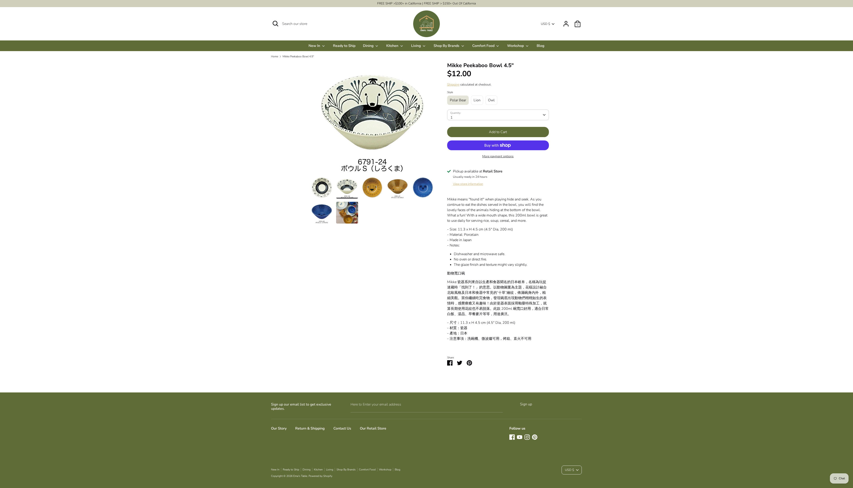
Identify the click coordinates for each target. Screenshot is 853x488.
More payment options (498, 156)
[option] (372, 119)
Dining (369, 45)
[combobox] (498, 115)
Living (416, 45)
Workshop (516, 45)
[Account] (566, 22)
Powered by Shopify (320, 476)
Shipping (453, 84)
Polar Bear (458, 100)
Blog (540, 45)
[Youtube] (519, 437)
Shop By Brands (447, 45)
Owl (491, 100)
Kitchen (392, 45)
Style (450, 92)
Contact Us (342, 428)
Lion (477, 100)
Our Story (279, 428)
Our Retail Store (373, 428)
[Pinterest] (534, 437)
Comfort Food (483, 45)
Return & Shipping (310, 428)
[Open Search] (275, 23)
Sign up (526, 404)
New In (315, 45)
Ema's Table (300, 476)
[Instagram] (527, 437)
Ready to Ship (344, 45)
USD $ (545, 24)
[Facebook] (512, 437)
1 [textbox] (451, 117)
